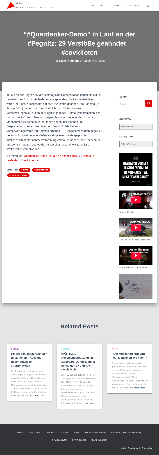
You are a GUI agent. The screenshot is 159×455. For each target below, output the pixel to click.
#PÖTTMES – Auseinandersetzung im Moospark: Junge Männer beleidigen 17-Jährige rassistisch (78, 361)
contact (50, 432)
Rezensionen (133, 6)
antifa (115, 349)
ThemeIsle (147, 448)
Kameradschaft (41, 170)
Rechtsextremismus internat (126, 432)
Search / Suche (99, 440)
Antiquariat (34, 432)
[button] (107, 6)
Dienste (24, 170)
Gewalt (65, 349)
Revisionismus (59, 440)
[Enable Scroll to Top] (153, 449)
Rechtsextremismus (18, 175)
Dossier (117, 6)
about (103, 6)
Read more (40, 395)
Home (92, 6)
